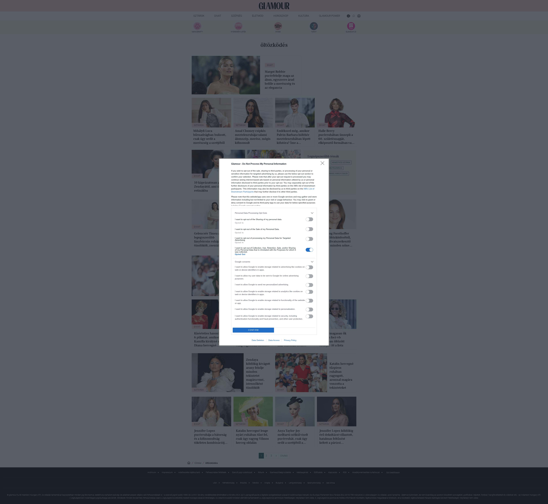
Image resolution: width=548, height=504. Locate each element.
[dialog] (274, 252)
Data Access (274, 340)
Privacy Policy (290, 340)
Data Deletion (258, 340)
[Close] (323, 164)
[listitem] (274, 213)
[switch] (309, 219)
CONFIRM (253, 330)
